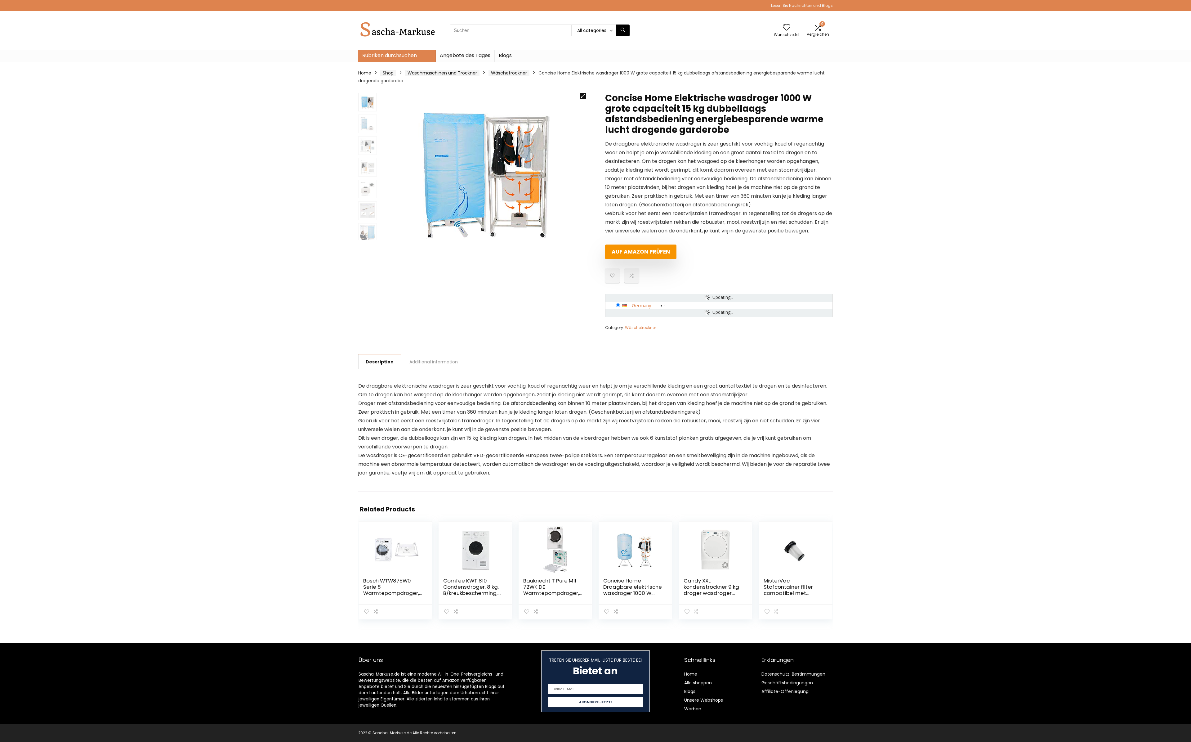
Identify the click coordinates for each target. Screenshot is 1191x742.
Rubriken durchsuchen (389, 55)
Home (364, 73)
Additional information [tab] (433, 362)
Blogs (505, 55)
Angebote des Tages (465, 55)
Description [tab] (380, 362)
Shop (388, 73)
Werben (692, 709)
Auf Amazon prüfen (641, 251)
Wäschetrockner (509, 73)
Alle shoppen (698, 683)
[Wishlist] (786, 28)
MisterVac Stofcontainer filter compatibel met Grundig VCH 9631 (788, 590)
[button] (583, 96)
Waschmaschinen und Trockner (442, 73)
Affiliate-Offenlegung (785, 691)
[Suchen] (623, 30)
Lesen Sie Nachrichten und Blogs (802, 5)
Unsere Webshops (703, 700)
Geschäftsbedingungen (787, 683)
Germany (641, 305)
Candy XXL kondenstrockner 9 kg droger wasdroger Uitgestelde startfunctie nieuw (711, 593)
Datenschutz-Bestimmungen (793, 674)
